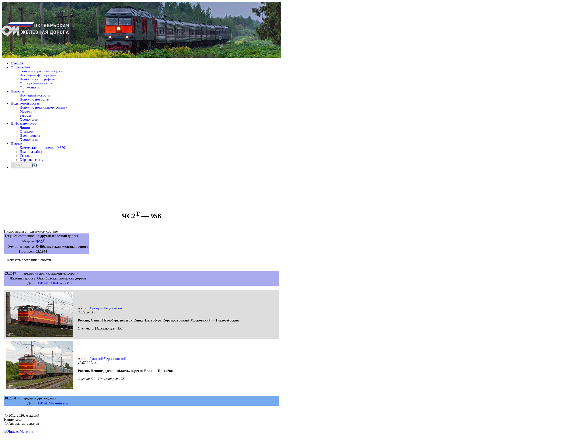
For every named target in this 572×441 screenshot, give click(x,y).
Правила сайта (31, 151)
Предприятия (30, 135)
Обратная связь (31, 160)
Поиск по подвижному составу (43, 107)
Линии (25, 127)
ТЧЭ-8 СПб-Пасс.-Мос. (55, 283)
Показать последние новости (29, 260)
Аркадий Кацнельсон (105, 308)
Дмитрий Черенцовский (107, 359)
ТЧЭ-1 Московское (52, 403)
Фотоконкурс (30, 87)
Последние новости (35, 95)
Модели (26, 111)
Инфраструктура (23, 123)
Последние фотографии (38, 75)
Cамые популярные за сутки (41, 71)
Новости (17, 91)
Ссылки (26, 156)
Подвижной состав (25, 103)
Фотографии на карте (36, 83)
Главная (17, 63)
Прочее (16, 143)
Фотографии (20, 67)
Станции (26, 131)
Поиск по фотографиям (37, 79)
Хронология (29, 119)
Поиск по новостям (34, 99)
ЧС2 (40, 242)
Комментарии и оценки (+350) (43, 147)
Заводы (25, 115)
